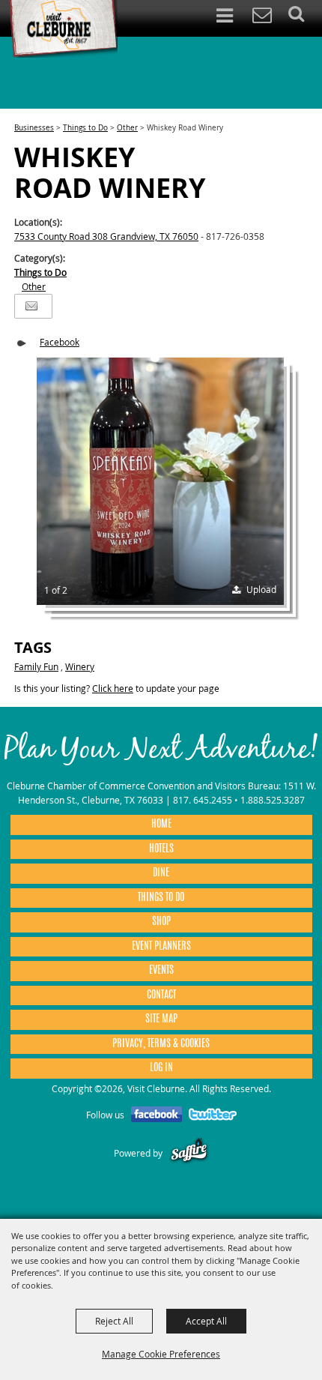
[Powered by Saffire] (189, 1153)
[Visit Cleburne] (63, 29)
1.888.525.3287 (272, 800)
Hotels (161, 849)
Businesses (34, 128)
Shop (161, 922)
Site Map (161, 1019)
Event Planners (161, 946)
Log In (161, 1068)
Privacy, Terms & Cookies (161, 1044)
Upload (261, 589)
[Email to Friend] (31, 306)
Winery (79, 666)
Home (161, 824)
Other (127, 128)
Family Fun (36, 666)
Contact (161, 995)
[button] (160, 481)
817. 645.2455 (202, 800)
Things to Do (85, 128)
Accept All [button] (206, 1321)
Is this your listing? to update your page (116, 688)
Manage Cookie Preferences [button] (161, 1354)
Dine (161, 873)
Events (161, 970)
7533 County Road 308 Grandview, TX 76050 (106, 236)
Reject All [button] (114, 1321)
